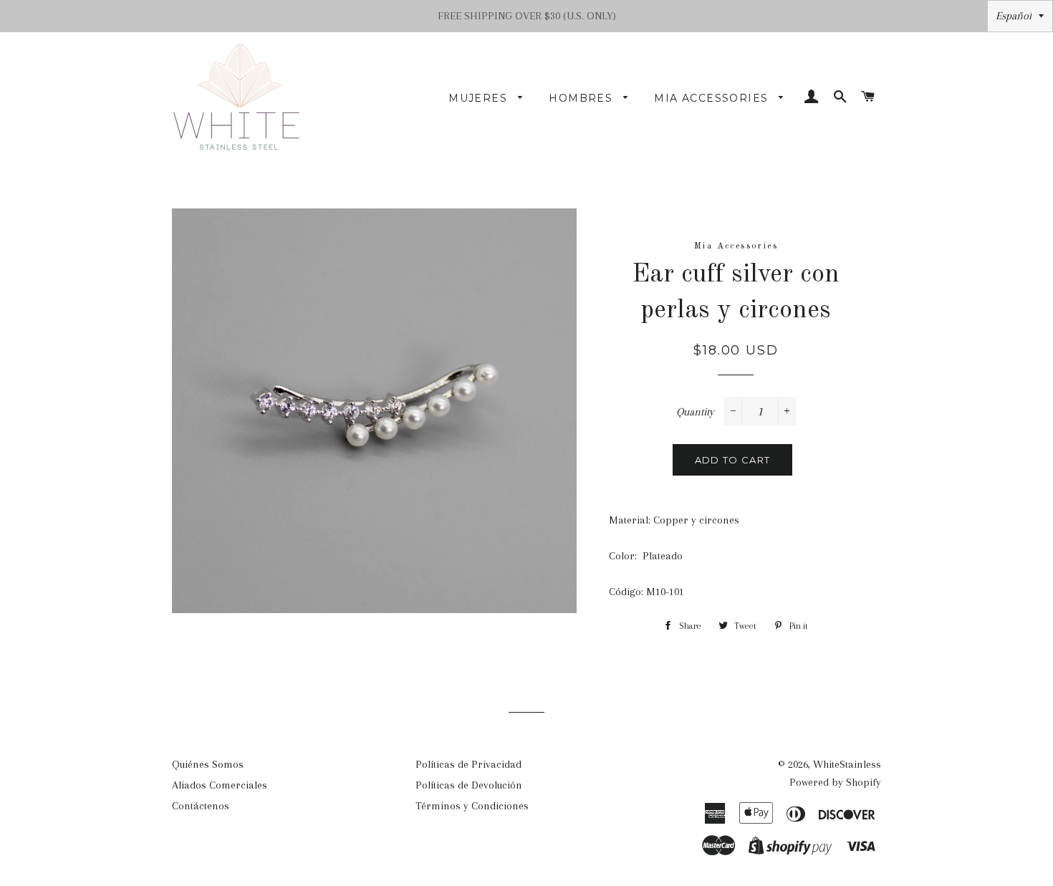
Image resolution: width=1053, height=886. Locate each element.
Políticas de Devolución (468, 785)
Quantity (695, 411)
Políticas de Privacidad (468, 764)
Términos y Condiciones (472, 805)
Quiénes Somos (208, 764)
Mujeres (479, 98)
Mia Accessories (712, 98)
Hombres (582, 98)
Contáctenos (200, 805)
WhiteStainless (847, 764)
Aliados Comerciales (219, 785)
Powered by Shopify (835, 782)
